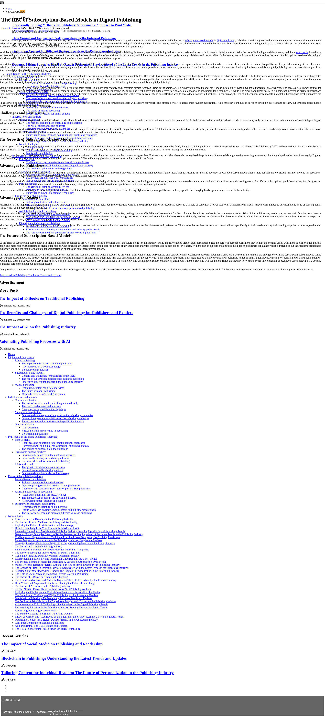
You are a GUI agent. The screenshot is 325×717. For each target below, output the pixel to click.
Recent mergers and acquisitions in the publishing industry (53, 421)
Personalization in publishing (30, 479)
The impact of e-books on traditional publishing (47, 363)
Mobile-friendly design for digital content (44, 394)
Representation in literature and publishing (44, 506)
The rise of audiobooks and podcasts (41, 406)
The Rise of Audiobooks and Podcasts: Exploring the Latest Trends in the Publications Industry (65, 580)
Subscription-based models (48, 31)
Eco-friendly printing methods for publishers (45, 458)
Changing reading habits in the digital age (44, 409)
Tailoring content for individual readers (42, 482)
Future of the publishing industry (25, 476)
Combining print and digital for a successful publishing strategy (55, 445)
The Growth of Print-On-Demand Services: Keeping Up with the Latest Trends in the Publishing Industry (71, 567)
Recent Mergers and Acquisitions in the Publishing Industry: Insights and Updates (58, 540)
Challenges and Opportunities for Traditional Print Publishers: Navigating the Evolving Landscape (67, 537)
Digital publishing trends (24, 31)
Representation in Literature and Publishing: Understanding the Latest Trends (56, 558)
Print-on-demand (24, 464)
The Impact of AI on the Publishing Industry (38, 546)
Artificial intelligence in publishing (33, 491)
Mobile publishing (24, 384)
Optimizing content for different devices (43, 387)
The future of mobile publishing (39, 391)
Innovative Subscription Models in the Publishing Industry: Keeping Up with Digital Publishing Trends (70, 531)
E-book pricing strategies (35, 369)
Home (9, 8)
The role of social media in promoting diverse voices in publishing (57, 512)
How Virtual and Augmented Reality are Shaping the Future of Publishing (54, 583)
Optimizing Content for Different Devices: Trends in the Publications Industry (56, 619)
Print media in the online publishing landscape (32, 436)
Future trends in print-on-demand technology (45, 473)
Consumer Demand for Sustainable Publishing (39, 622)
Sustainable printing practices (30, 451)
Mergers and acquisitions (28, 412)
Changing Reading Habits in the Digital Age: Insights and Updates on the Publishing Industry (65, 543)
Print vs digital (22, 439)
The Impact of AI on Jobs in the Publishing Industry (42, 586)
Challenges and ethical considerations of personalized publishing (56, 488)
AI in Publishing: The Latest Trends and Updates (41, 625)
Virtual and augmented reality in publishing (45, 430)
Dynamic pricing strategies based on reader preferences (51, 485)
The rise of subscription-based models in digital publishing (53, 378)
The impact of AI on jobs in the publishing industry (49, 497)
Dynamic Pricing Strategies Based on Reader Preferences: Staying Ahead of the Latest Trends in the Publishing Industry (79, 534)
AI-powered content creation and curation (44, 500)
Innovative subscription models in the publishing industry (52, 381)
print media (302, 52)
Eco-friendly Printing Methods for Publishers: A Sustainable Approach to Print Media (72, 25)
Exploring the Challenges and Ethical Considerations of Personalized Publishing (57, 592)
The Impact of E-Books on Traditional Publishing (41, 577)
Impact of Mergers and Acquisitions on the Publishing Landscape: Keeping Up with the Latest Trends (69, 616)
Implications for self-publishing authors (42, 470)
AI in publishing (30, 427)
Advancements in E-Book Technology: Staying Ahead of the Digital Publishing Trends (61, 604)
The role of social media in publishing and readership (50, 403)
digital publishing (226, 40)
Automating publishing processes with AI (44, 494)
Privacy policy (60, 714)
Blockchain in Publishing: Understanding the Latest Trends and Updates (53, 598)
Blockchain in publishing (35, 433)
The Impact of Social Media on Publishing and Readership (46, 522)
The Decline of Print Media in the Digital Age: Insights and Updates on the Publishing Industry (65, 601)
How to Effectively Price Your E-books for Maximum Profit (47, 528)
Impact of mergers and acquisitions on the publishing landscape (55, 418)
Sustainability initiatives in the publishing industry (48, 455)
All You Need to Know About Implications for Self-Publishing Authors (53, 589)
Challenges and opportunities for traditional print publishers (53, 442)
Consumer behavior (25, 400)
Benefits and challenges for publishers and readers (48, 375)
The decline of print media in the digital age (45, 448)
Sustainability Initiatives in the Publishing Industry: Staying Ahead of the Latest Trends (61, 607)
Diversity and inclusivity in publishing (35, 503)
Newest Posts (15, 516)
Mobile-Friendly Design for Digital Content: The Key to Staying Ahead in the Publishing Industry (67, 564)
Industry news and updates (22, 397)
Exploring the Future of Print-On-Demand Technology (44, 525)
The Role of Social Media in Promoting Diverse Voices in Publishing (52, 573)
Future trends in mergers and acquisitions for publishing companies (57, 415)
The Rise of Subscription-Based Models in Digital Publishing (47, 552)
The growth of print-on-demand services (43, 467)
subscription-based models (199, 40)
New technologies (24, 424)
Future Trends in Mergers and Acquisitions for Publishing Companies (52, 549)
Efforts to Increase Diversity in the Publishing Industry (44, 519)
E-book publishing (25, 360)
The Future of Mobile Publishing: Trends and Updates (44, 613)
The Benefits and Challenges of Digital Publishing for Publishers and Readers (56, 595)
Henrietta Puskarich (11, 28)
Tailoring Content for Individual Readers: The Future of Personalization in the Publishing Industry (67, 570)
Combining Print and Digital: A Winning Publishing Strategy (47, 555)
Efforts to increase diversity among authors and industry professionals (59, 509)
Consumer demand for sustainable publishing (46, 461)
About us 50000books (65, 711)
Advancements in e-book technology (41, 366)
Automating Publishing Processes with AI (37, 610)
